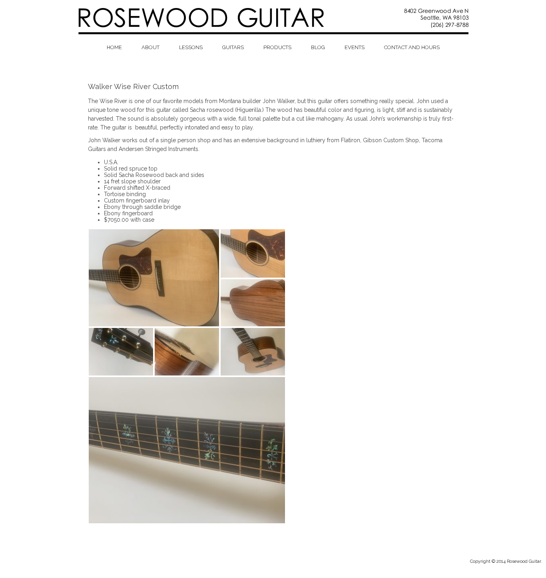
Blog (318, 47)
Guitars (233, 47)
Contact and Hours (412, 47)
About (150, 47)
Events (355, 47)
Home (114, 47)
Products (277, 47)
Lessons (191, 47)
